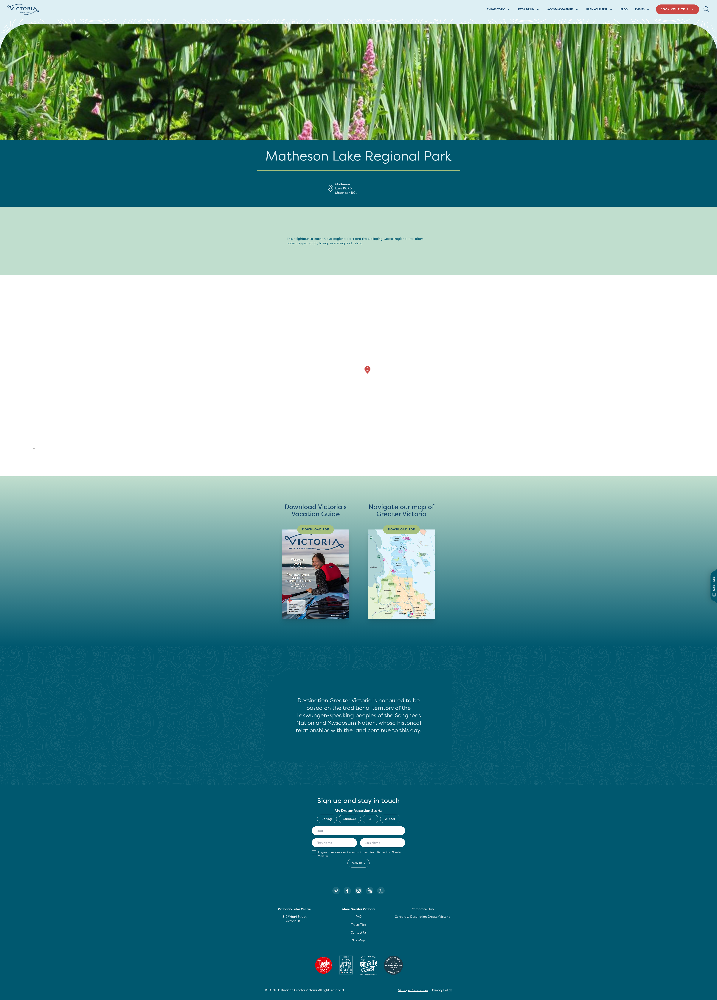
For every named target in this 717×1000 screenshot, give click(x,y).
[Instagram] (358, 891)
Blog (624, 9)
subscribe (714, 583)
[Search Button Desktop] (707, 9)
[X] (381, 891)
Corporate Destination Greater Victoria (422, 917)
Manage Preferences (413, 990)
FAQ (358, 917)
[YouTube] (369, 891)
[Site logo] (23, 9)
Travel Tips (358, 925)
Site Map (358, 940)
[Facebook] (347, 891)
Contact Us (359, 932)
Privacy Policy (442, 990)
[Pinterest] (336, 891)
